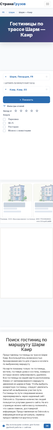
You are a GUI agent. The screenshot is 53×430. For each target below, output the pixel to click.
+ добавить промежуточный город (19, 83)
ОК (47, 426)
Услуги (6, 115)
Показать (27, 99)
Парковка (13, 119)
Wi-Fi (11, 123)
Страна (13, 4)
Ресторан (13, 127)
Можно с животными (19, 130)
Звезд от (7, 111)
